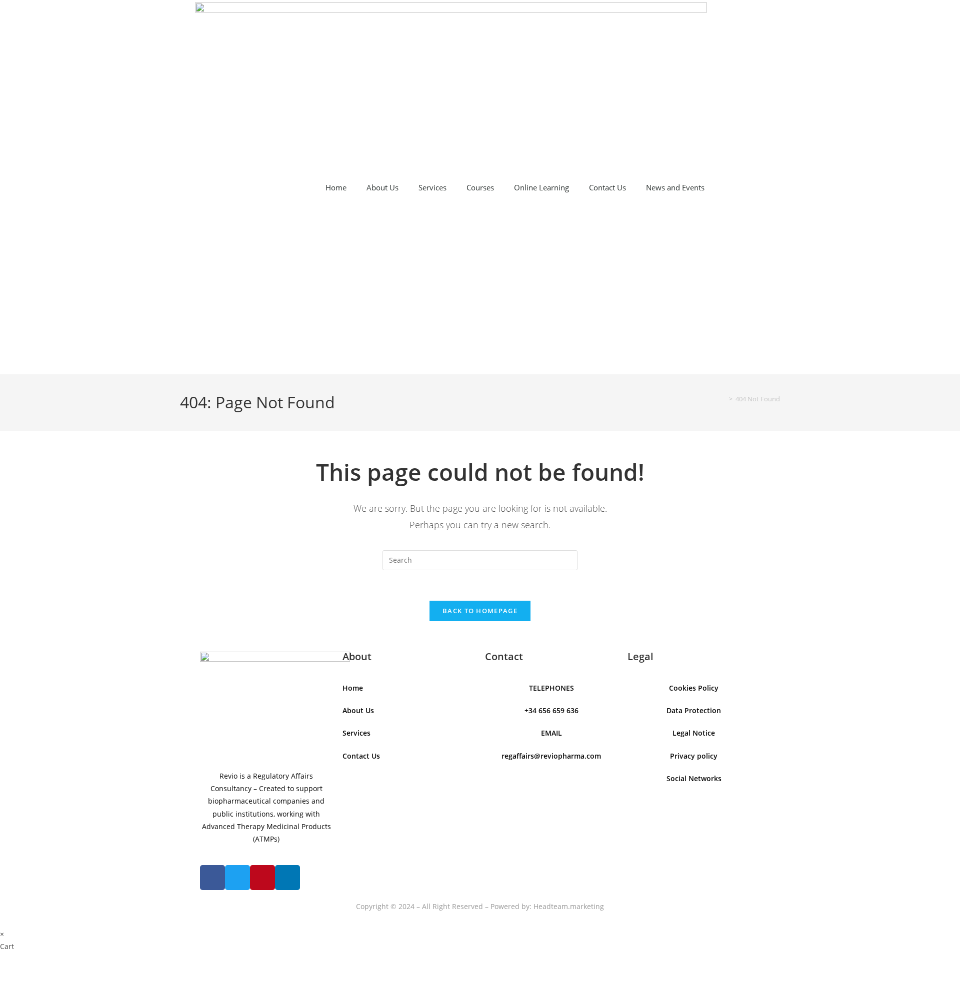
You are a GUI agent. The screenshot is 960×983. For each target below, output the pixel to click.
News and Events (675, 187)
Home (336, 187)
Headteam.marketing (569, 906)
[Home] (723, 398)
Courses (480, 187)
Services (432, 187)
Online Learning (541, 187)
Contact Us (607, 187)
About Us (382, 187)
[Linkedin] (287, 877)
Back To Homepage (480, 610)
